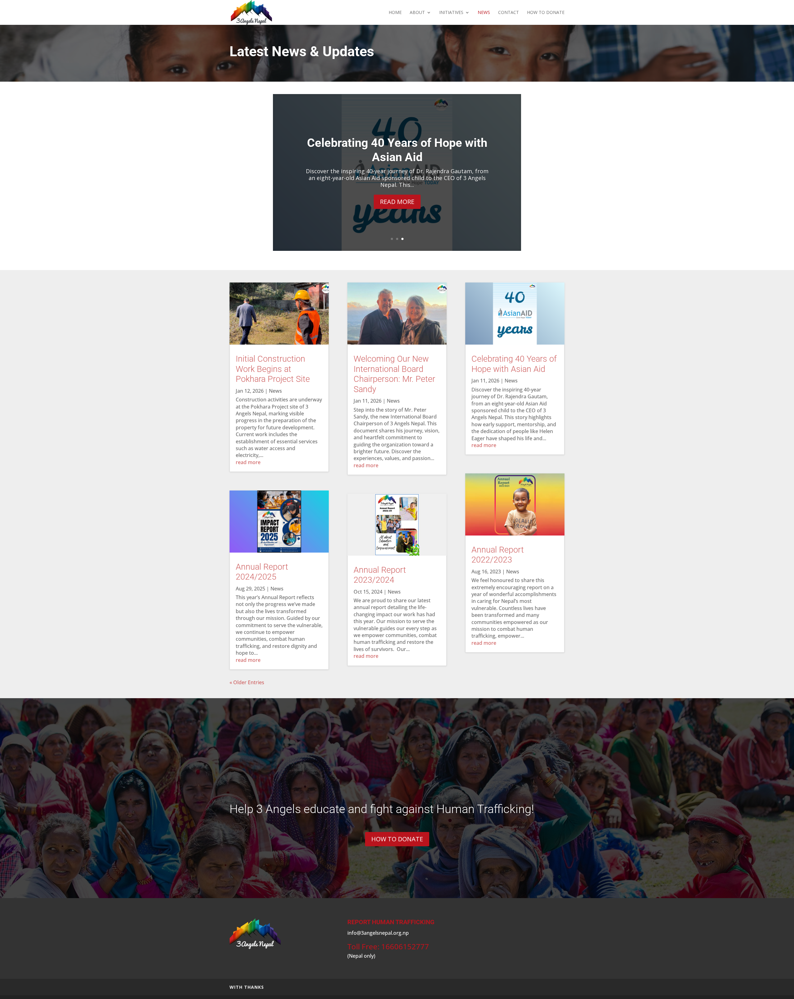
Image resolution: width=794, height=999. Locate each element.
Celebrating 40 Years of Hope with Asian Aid (514, 364)
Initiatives (451, 12)
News (484, 12)
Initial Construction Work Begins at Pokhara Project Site (397, 150)
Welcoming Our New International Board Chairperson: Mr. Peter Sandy (394, 374)
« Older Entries (247, 682)
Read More (397, 201)
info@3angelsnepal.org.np (378, 932)
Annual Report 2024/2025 (262, 572)
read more (248, 462)
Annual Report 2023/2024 (380, 575)
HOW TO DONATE (545, 12)
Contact (508, 12)
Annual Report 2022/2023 (497, 555)
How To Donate (397, 839)
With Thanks (247, 987)
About (417, 12)
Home (395, 12)
